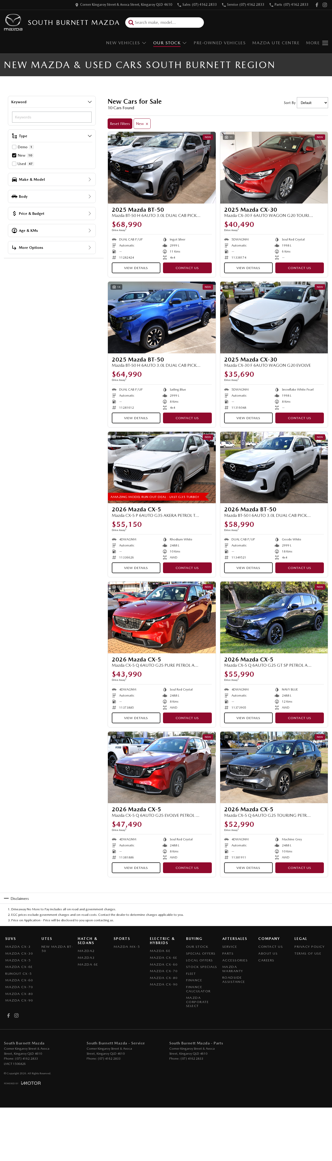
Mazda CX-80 (19, 994)
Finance (194, 980)
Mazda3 (86, 958)
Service (229, 947)
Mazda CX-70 (19, 987)
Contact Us (187, 268)
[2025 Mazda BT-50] (162, 168)
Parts (228, 953)
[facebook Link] (317, 5)
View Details (136, 268)
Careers (266, 960)
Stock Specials (201, 967)
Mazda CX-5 (18, 960)
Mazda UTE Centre (275, 42)
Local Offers (199, 960)
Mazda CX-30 (19, 953)
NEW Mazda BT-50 (57, 949)
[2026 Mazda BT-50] (274, 467)
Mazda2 (86, 951)
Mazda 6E (88, 964)
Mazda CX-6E (19, 967)
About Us (268, 953)
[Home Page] (13, 22)
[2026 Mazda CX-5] (162, 467)
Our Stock (167, 42)
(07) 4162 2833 (26, 1058)
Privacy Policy (309, 947)
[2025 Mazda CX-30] (274, 168)
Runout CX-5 (18, 974)
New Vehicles (123, 42)
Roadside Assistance (233, 980)
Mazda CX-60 (19, 980)
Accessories (235, 960)
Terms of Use (307, 953)
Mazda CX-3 (18, 947)
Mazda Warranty (232, 969)
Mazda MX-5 (127, 947)
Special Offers (201, 953)
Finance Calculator (198, 989)
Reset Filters (120, 124)
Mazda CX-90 (19, 1000)
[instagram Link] (325, 5)
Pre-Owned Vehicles (220, 42)
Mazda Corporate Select (197, 1002)
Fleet (191, 974)
